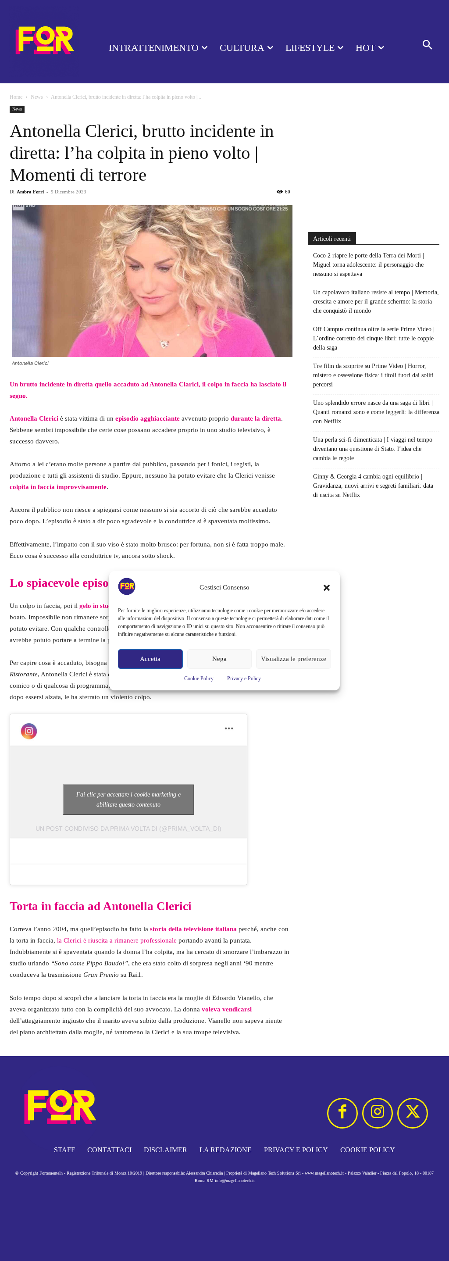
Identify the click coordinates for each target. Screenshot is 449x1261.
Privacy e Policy (244, 678)
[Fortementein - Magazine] (44, 41)
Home (16, 97)
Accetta (150, 658)
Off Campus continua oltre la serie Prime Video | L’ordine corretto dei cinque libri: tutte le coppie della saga (374, 338)
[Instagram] (377, 1113)
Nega (219, 658)
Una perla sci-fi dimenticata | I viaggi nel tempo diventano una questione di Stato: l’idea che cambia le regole (372, 448)
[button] (326, 587)
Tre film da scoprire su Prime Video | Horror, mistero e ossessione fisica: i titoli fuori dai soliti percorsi (373, 375)
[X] (412, 1113)
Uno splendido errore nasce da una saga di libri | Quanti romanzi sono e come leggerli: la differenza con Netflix (376, 412)
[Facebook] (342, 1113)
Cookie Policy (199, 678)
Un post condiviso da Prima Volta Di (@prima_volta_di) (128, 828)
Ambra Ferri (30, 191)
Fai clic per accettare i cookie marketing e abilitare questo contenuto (128, 799)
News (37, 97)
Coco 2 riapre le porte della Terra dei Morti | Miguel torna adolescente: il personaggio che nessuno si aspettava (368, 264)
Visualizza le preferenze (293, 658)
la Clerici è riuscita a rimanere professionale (117, 940)
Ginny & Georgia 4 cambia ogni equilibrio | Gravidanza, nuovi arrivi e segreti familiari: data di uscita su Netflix (373, 485)
